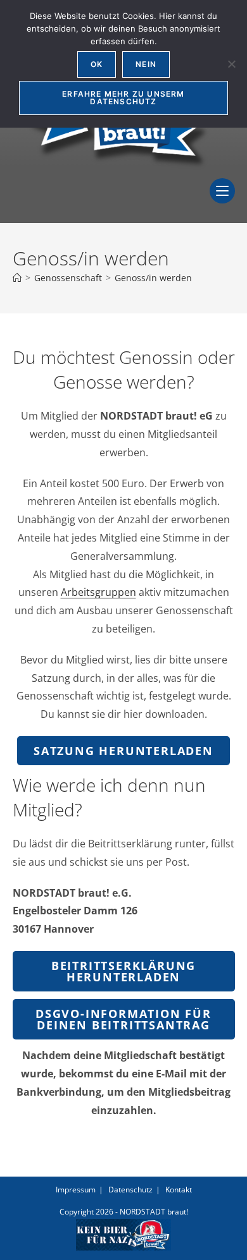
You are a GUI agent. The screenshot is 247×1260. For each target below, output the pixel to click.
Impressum (76, 1189)
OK (97, 64)
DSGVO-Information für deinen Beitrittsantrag (123, 1019)
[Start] (17, 278)
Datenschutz (130, 1189)
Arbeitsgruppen (98, 592)
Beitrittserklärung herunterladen (123, 971)
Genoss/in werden (153, 278)
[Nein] (231, 64)
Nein (146, 64)
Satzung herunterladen (123, 750)
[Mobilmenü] (222, 200)
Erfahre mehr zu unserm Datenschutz (123, 97)
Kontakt (178, 1189)
